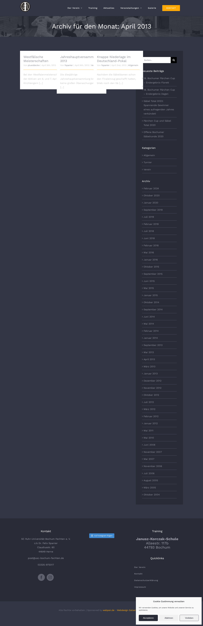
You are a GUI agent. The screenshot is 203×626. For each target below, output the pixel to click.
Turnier (148, 162)
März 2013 (149, 366)
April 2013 (149, 359)
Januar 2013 (151, 373)
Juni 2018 (149, 238)
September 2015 (153, 273)
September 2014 (153, 309)
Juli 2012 (149, 402)
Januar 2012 (151, 423)
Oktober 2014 (151, 302)
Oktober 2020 (152, 195)
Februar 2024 (151, 188)
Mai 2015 (149, 288)
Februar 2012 (151, 416)
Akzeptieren (148, 618)
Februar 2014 (151, 330)
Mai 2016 (149, 252)
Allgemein (133, 65)
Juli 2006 (149, 473)
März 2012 (149, 409)
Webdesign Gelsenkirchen (130, 610)
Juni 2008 (149, 444)
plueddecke (34, 65)
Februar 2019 (151, 224)
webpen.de (108, 610)
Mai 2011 (148, 430)
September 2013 (153, 345)
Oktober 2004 (152, 494)
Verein (147, 169)
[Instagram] (50, 577)
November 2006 (153, 466)
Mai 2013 (149, 352)
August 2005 (151, 480)
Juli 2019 (149, 216)
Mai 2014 (149, 323)
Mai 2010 (149, 437)
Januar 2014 (151, 338)
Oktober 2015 (151, 266)
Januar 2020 (151, 202)
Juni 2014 (149, 316)
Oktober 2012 (151, 395)
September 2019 (153, 209)
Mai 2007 (149, 459)
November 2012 (152, 388)
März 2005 (150, 487)
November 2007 (153, 452)
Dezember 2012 (152, 380)
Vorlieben (189, 618)
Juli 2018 (149, 231)
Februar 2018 (151, 245)
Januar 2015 (151, 295)
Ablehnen (169, 618)
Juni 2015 (149, 281)
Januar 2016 (151, 259)
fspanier (69, 65)
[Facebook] (41, 577)
